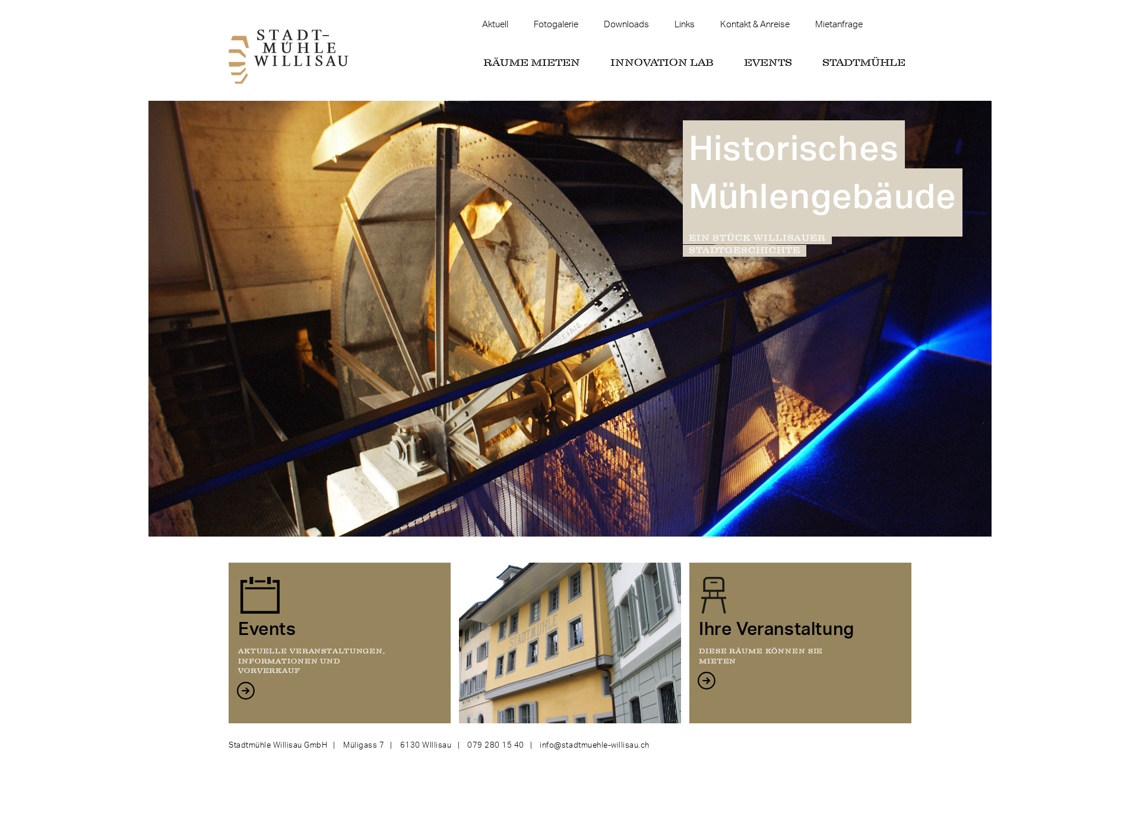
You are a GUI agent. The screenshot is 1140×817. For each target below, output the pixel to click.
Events (768, 63)
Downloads (626, 24)
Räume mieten (531, 63)
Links (684, 24)
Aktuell (495, 24)
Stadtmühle (863, 63)
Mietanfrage (839, 24)
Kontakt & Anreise (755, 24)
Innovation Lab (662, 63)
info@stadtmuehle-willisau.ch (595, 745)
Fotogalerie (556, 24)
